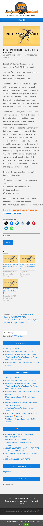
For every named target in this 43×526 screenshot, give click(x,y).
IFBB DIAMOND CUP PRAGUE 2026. (17, 459)
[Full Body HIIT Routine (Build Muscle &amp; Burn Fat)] (10, 259)
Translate (19, 336)
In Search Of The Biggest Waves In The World (21, 351)
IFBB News (22, 429)
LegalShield (7, 472)
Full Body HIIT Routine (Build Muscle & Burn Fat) (10, 267)
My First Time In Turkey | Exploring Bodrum (20, 354)
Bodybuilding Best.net (19, 511)
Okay (26, 524)
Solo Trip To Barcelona (13, 349)
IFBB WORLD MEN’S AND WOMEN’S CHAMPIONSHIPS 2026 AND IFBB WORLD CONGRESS (20, 442)
